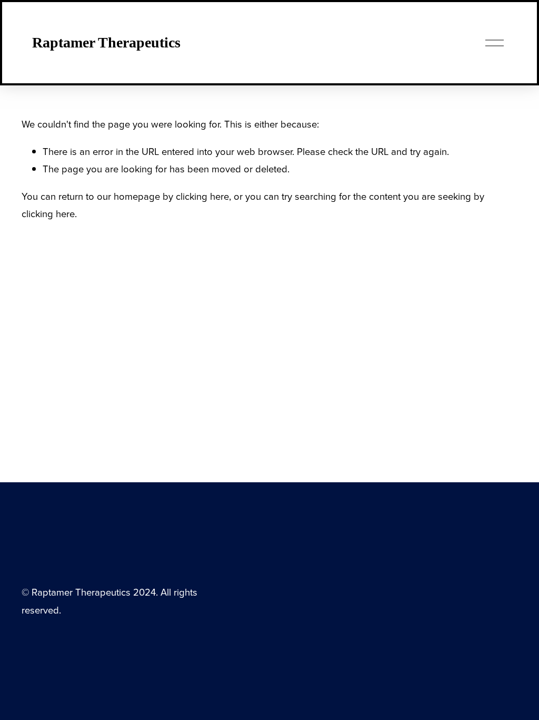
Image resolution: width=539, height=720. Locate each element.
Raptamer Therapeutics (106, 42)
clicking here (202, 196)
